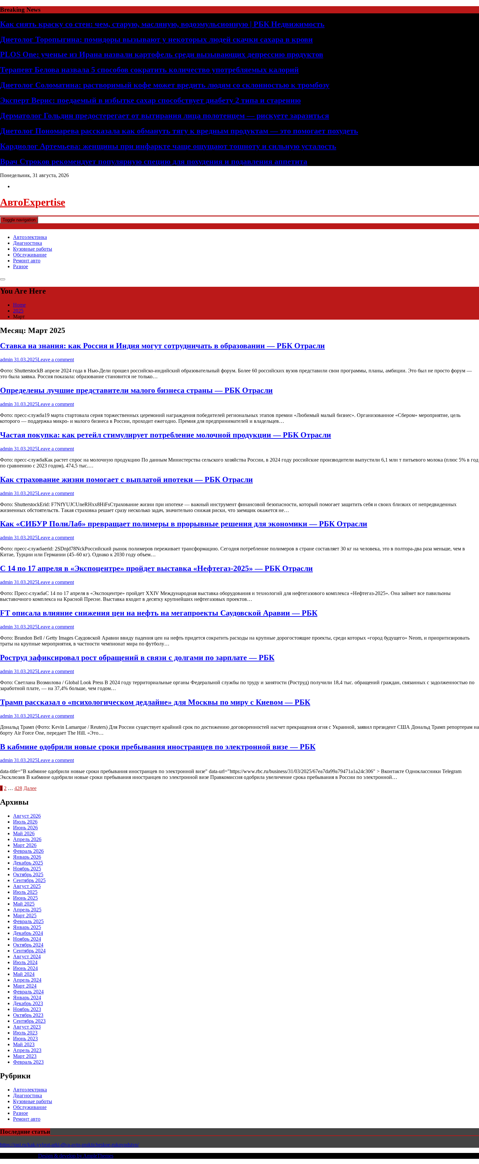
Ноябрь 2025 (27, 868)
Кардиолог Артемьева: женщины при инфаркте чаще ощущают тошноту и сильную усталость (168, 146)
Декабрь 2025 (28, 863)
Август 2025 (27, 886)
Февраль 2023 (28, 1062)
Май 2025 (24, 904)
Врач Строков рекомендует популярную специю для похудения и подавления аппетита (153, 161)
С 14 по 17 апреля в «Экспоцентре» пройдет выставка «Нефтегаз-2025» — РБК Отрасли (156, 568)
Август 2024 (27, 956)
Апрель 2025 (27, 909)
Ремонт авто (26, 260)
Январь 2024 (27, 997)
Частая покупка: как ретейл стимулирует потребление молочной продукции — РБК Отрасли (165, 435)
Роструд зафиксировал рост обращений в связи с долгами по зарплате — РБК (137, 657)
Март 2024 (24, 986)
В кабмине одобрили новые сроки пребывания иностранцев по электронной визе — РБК (157, 746)
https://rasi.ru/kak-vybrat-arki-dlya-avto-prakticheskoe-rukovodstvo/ (69, 1144)
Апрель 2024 (27, 980)
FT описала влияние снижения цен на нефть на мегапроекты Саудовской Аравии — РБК (158, 613)
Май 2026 (24, 833)
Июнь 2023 (25, 1038)
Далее (29, 788)
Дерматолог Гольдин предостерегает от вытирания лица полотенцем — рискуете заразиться (164, 115)
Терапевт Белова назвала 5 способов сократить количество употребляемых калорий (149, 69)
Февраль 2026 (28, 851)
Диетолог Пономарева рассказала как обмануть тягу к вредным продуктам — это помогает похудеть (179, 131)
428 (18, 788)
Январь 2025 (27, 927)
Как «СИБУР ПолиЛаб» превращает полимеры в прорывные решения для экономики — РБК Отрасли (183, 524)
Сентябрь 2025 (29, 880)
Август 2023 (27, 1027)
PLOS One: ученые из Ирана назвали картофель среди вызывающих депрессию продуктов (161, 54)
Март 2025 (24, 915)
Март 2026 (24, 845)
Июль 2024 (25, 962)
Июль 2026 (25, 821)
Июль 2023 (25, 1032)
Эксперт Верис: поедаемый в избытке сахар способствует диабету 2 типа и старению (150, 100)
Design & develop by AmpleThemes (75, 1155)
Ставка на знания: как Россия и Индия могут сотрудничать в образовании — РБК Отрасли (162, 345)
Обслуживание (30, 254)
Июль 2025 (25, 892)
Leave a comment (55, 359)
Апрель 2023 (27, 1050)
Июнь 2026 (25, 827)
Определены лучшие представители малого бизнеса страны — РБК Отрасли (136, 390)
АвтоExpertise (32, 202)
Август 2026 (27, 816)
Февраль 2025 (28, 921)
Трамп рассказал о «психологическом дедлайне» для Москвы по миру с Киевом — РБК (155, 702)
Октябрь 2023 (28, 1015)
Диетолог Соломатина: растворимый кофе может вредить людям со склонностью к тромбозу (164, 85)
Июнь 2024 (25, 968)
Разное (20, 266)
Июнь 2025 (25, 898)
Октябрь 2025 (28, 874)
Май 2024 (24, 974)
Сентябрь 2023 (29, 1021)
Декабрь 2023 (28, 1003)
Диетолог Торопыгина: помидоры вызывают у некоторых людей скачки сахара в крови (156, 39)
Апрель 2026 (27, 839)
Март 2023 (24, 1056)
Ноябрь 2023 (27, 1009)
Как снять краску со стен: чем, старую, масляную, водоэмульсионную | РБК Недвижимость (162, 24)
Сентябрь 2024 (29, 950)
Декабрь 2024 (28, 933)
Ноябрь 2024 (27, 939)
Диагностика (27, 243)
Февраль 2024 (28, 991)
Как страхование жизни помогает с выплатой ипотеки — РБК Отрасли (126, 479)
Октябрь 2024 (28, 945)
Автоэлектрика (30, 237)
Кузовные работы (32, 249)
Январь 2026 (27, 857)
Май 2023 (24, 1044)
